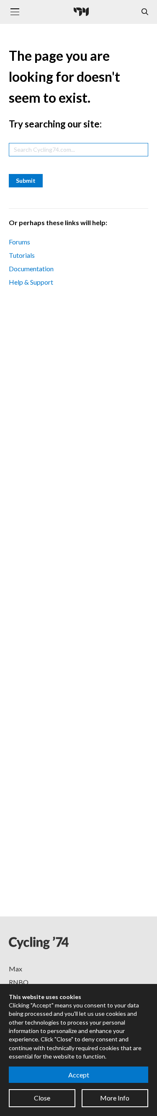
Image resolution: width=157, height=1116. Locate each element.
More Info (114, 1098)
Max (15, 969)
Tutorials (22, 255)
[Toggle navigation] (15, 12)
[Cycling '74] (81, 12)
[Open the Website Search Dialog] (145, 12)
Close (42, 1098)
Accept (78, 1075)
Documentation (31, 269)
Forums (19, 242)
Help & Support (31, 282)
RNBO (18, 982)
